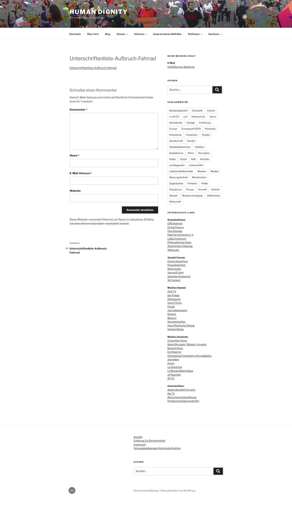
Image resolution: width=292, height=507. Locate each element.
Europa (173, 128)
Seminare (213, 34)
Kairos (170, 363)
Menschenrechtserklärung (181, 397)
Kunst (183, 159)
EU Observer (174, 351)
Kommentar (78, 109)
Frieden (206, 134)
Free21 (171, 306)
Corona (211, 110)
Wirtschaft (175, 201)
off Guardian (174, 374)
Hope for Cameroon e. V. (180, 234)
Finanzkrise (175, 134)
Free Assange (174, 231)
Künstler (204, 159)
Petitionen (194, 34)
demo (213, 116)
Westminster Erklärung (179, 246)
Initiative (199, 146)
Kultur (172, 159)
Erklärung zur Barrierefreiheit (149, 440)
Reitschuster (174, 268)
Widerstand (213, 195)
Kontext (171, 314)
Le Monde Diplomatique (180, 370)
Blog (107, 34)
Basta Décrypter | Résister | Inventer (186, 344)
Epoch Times (174, 302)
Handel (191, 140)
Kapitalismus (176, 153)
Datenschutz (198, 116)
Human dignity (99, 12)
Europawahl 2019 (191, 128)
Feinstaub (210, 128)
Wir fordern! (173, 280)
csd (185, 116)
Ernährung (205, 122)
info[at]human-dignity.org (180, 66)
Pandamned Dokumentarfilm (183, 400)
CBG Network (174, 223)
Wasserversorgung (192, 195)
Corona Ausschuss (177, 261)
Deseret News (175, 348)
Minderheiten (199, 177)
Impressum (140, 444)
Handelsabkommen (180, 146)
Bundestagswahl (178, 110)
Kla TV (171, 393)
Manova (171, 317)
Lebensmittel (196, 165)
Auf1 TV (171, 291)
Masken (201, 171)
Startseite (75, 34)
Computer (197, 110)
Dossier (121, 34)
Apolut (181, 389)
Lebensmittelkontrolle (181, 171)
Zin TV (171, 378)
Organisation (176, 183)
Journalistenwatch (177, 310)
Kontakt (138, 436)
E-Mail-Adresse (81, 173)
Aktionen (139, 34)
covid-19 (174, 116)
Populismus (175, 189)
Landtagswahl (177, 165)
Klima (191, 153)
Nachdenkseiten (176, 321)
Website (75, 190)
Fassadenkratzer (176, 264)
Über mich (93, 34)
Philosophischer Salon (179, 242)
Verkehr (215, 189)
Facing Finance (175, 227)
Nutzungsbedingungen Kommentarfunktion (157, 448)
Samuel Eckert (175, 272)
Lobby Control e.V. (176, 238)
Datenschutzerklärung (146, 490)
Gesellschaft (176, 140)
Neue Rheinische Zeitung (180, 325)
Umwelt (202, 189)
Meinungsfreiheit (178, 177)
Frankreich (192, 134)
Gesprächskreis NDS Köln (167, 34)
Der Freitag (173, 295)
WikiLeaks (173, 249)
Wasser (173, 195)
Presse (190, 189)
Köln (193, 159)
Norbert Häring (175, 329)
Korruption (204, 153)
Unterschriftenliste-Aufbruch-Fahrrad (93, 68)
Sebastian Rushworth (179, 276)
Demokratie (175, 122)
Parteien (192, 183)
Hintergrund (173, 299)
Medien (215, 171)
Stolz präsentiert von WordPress (178, 490)
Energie (191, 122)
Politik (204, 183)
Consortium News (177, 340)
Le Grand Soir (174, 367)
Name (74, 155)
